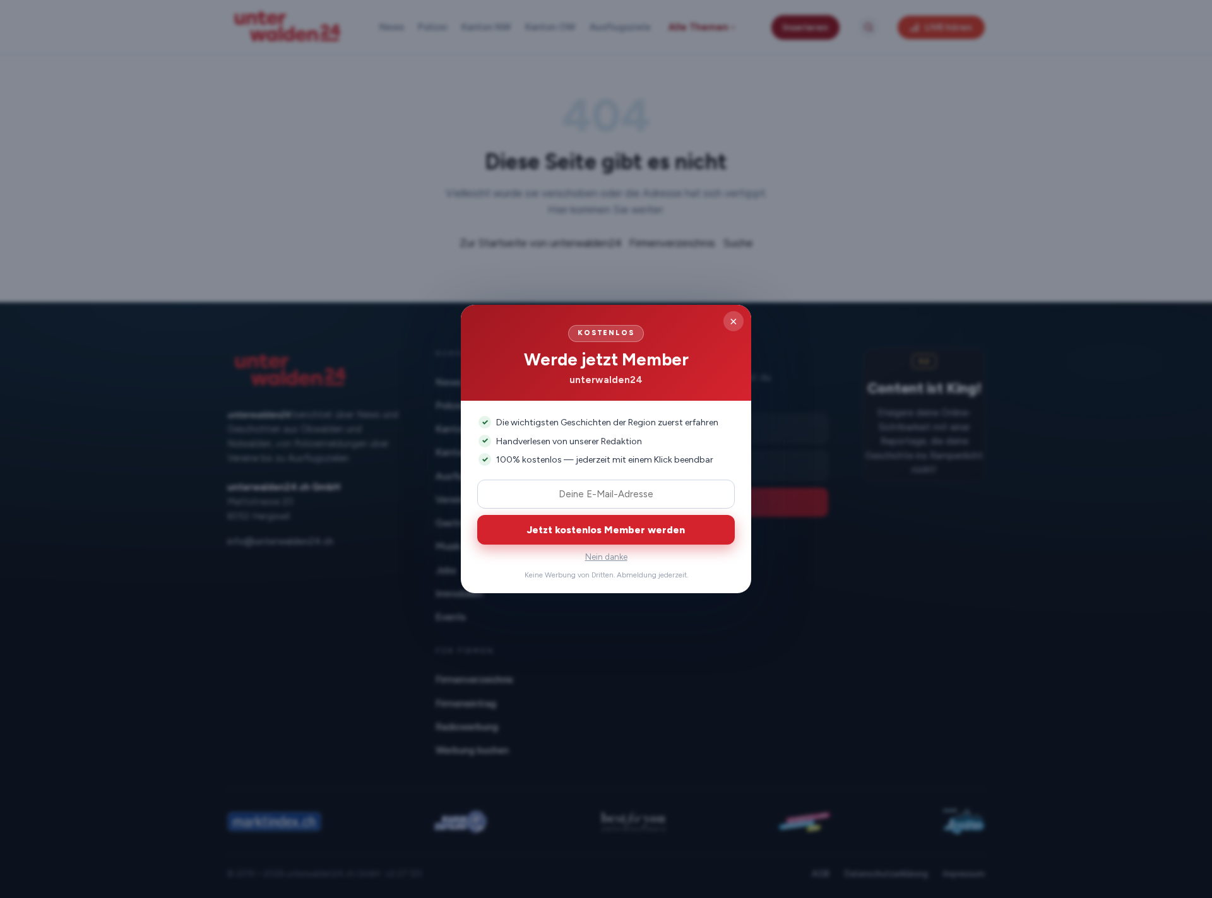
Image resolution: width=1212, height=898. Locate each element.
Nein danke (606, 557)
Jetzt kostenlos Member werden (606, 530)
